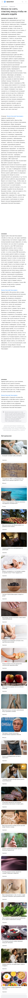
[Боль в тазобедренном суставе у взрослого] (14, 751)
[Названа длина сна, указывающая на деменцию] (14, 543)
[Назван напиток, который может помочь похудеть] (14, 959)
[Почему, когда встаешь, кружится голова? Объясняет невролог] (14, 867)
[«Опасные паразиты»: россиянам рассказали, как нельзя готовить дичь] (14, 797)
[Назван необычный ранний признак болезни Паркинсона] (14, 844)
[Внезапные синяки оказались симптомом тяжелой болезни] (14, 612)
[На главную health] (10, 1)
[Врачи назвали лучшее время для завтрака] (14, 982)
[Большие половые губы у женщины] (14, 451)
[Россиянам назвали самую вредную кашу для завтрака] (14, 936)
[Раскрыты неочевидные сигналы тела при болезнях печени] (14, 636)
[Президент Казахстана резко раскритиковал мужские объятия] (14, 728)
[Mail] (5, 1)
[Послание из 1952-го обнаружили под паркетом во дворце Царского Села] (14, 474)
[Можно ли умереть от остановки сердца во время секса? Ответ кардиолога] (14, 566)
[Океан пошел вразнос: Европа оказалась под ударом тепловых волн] (14, 497)
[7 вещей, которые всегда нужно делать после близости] (14, 774)
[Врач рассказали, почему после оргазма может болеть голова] (14, 820)
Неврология (12, 6)
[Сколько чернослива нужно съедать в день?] (14, 589)
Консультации (4, 6)
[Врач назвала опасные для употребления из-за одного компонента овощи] (14, 913)
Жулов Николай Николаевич (15, 116)
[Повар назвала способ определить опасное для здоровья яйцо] (14, 659)
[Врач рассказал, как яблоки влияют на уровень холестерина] (14, 520)
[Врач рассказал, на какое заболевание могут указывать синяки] (14, 705)
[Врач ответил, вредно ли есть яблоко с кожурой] (14, 682)
